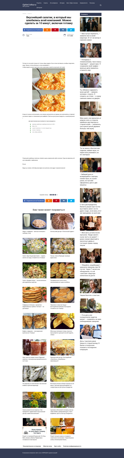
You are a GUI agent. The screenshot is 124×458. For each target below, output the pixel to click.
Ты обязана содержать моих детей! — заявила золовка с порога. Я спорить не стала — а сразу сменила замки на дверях (90, 94)
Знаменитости (83, 3)
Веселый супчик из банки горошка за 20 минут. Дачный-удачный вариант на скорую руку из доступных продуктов (62, 385)
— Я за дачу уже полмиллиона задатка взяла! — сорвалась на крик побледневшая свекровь (90, 318)
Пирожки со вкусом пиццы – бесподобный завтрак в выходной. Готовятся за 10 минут (60, 306)
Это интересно (54, 3)
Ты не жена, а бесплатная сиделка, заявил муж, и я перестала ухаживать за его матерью (90, 151)
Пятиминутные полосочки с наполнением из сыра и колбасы (60, 281)
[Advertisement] (49, 51)
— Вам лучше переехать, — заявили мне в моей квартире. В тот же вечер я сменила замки (90, 37)
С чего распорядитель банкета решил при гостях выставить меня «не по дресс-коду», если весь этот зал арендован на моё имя (90, 209)
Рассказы (92, 3)
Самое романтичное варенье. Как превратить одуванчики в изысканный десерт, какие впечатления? (34, 411)
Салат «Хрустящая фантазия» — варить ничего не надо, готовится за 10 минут (34, 256)
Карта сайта (57, 446)
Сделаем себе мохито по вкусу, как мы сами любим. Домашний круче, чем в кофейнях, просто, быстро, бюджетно (61, 411)
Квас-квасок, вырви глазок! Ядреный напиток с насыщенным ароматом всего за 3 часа (34, 359)
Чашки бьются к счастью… (90, 295)
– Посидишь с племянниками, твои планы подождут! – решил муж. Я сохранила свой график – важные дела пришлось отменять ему (90, 65)
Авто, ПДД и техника (72, 3)
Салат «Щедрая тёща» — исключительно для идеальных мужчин (34, 281)
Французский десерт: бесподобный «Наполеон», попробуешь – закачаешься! (60, 359)
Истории (62, 3)
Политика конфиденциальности (72, 446)
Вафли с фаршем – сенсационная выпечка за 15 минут (32, 332)
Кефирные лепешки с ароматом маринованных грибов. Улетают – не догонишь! (33, 306)
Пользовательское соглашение (32, 446)
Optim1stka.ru (29, 4)
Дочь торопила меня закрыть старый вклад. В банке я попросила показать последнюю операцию (89, 345)
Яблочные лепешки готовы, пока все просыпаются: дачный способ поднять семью (61, 332)
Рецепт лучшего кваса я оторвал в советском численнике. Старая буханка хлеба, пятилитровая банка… (62, 437)
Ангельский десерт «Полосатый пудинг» (62, 231)
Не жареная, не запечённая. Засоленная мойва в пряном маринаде (34, 384)
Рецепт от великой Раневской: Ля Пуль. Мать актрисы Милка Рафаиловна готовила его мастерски (34, 437)
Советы (46, 3)
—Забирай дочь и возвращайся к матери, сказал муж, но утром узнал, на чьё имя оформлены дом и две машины (89, 179)
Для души (39, 7)
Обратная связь (47, 446)
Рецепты (39, 3)
